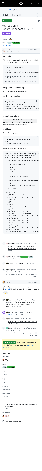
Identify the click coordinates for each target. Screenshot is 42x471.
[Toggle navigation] (3, 3)
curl (5, 9)
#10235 (7, 289)
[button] (36, 67)
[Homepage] (21, 3)
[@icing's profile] (4, 282)
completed (26, 312)
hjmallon (8, 50)
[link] (10, 243)
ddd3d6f (34, 277)
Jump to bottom (7, 45)
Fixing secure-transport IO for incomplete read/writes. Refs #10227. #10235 (20, 304)
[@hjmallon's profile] (4, 50)
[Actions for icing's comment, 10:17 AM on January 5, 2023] (38, 282)
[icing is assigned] (10, 39)
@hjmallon (7, 287)
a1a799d (34, 335)
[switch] (5, 292)
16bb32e (9, 314)
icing (21, 263)
